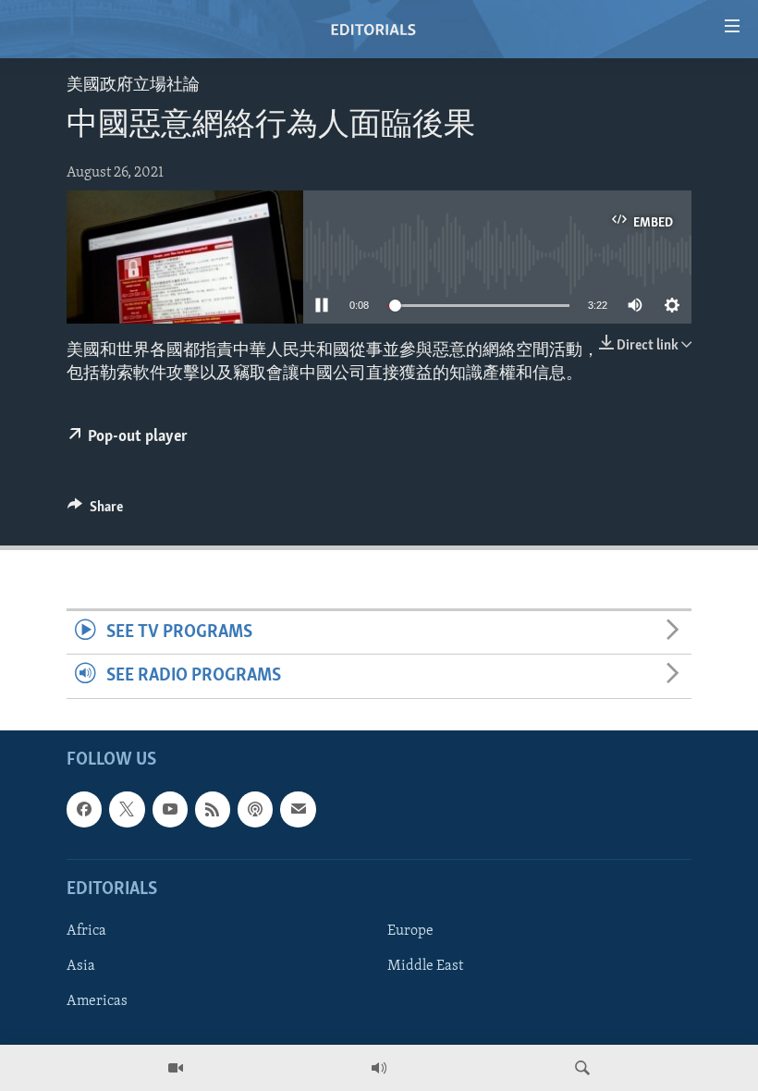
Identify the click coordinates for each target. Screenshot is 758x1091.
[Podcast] (255, 809)
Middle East (425, 966)
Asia (81, 966)
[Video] (175, 1068)
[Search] (582, 1068)
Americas (97, 1001)
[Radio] (379, 1068)
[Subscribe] (297, 809)
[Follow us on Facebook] (84, 809)
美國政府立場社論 (133, 86)
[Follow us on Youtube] (170, 809)
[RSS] (212, 809)
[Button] (95, 511)
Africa (86, 930)
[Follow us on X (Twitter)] (126, 809)
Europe (410, 930)
